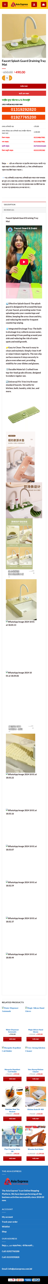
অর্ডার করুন (24, 86)
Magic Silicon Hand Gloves (35, 1031)
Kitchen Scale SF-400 (36, 1109)
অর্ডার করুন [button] (12, 1039)
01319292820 (23, 109)
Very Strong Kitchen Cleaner (35, 1070)
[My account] (34, 4)
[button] (5, 4)
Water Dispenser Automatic (12, 1031)
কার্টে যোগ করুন (24, 93)
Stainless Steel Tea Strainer (12, 1110)
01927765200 (23, 117)
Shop (4, 1231)
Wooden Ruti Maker (36, 1149)
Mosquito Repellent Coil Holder (12, 1070)
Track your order (10, 1222)
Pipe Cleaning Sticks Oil (12, 1150)
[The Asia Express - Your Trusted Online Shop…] (19, 4)
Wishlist (6, 1226)
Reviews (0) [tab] (9, 210)
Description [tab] (9, 205)
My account (7, 1217)
